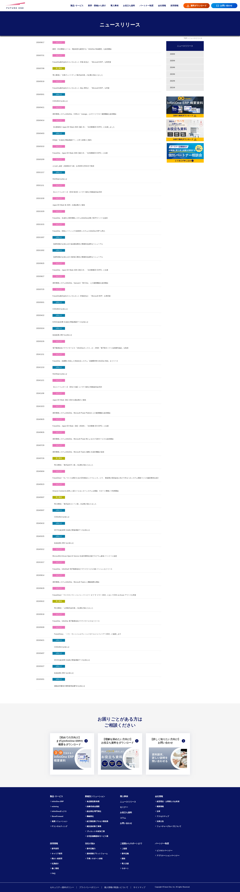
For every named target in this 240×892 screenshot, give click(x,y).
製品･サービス (77, 5)
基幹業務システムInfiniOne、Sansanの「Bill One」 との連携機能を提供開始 (80, 280)
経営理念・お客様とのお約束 (168, 801)
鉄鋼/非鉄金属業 (93, 806)
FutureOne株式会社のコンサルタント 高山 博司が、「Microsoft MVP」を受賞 (80, 85)
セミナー (124, 807)
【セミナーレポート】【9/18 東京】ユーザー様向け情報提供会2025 (77, 189)
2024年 (172, 67)
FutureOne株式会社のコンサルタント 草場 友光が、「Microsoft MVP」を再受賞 (81, 59)
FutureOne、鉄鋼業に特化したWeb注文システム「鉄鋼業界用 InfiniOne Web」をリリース (85, 358)
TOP (185, 38)
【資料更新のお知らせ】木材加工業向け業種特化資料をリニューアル (77, 254)
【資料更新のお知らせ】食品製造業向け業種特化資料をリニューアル (77, 241)
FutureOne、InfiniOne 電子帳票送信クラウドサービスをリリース (76, 617)
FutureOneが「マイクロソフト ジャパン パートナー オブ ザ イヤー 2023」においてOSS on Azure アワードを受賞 (94, 591)
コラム (123, 818)
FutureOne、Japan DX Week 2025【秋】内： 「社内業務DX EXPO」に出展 (80, 267)
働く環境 (55, 868)
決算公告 (160, 821)
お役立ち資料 (129, 5)
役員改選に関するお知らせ (62, 332)
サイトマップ (139, 887)
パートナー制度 (147, 5)
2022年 (172, 81)
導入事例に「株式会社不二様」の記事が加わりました (72, 461)
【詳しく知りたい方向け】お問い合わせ (165, 741)
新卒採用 (55, 849)
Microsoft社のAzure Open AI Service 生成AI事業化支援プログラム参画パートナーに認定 (84, 552)
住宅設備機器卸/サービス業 (97, 836)
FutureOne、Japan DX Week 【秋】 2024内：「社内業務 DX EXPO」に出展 (80, 423)
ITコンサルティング (59, 826)
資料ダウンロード (199, 5)
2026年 (172, 54)
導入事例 (114, 5)
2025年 (172, 61)
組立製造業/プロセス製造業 (97, 821)
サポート (125, 868)
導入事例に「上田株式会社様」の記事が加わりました (72, 604)
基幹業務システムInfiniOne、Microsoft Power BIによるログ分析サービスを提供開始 (83, 436)
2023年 (172, 74)
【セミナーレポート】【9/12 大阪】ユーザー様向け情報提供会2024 (77, 384)
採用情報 (174, 5)
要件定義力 (91, 849)
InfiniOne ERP (58, 801)
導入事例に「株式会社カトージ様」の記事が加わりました (74, 500)
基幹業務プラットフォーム (97, 854)
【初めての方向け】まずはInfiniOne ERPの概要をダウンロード (69, 741)
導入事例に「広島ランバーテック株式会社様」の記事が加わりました (77, 72)
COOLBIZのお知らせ (60, 98)
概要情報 (160, 806)
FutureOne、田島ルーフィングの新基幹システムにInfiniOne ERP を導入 (78, 228)
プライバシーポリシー (89, 887)
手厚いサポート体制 (94, 859)
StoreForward (57, 816)
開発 (123, 859)
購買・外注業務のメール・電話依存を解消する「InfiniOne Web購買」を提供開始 (82, 46)
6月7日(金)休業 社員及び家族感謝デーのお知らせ (71, 526)
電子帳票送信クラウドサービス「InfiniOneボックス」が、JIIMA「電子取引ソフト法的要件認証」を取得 (90, 345)
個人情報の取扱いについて (116, 887)
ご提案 (124, 849)
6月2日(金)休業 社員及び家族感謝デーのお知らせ (71, 656)
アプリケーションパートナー (168, 856)
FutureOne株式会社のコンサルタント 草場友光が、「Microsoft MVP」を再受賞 (81, 293)
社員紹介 (55, 864)
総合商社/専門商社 (94, 811)
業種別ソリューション (95, 796)
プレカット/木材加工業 (96, 831)
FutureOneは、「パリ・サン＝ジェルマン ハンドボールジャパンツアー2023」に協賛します (86, 630)
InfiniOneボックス (59, 811)
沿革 (158, 811)
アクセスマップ (163, 816)
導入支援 (125, 864)
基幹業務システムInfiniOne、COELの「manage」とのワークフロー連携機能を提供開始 (84, 111)
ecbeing (55, 806)
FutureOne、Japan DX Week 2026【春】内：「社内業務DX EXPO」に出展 (80, 150)
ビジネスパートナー (164, 851)
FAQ (53, 873)
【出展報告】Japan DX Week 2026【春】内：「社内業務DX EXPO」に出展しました (83, 124)
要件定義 (125, 854)
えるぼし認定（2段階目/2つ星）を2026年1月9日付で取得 (73, 163)
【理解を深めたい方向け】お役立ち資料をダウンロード (117, 741)
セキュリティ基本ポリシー (62, 887)
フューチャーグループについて (169, 826)
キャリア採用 (57, 854)
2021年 (172, 87)
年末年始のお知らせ (59, 176)
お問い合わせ (226, 5)
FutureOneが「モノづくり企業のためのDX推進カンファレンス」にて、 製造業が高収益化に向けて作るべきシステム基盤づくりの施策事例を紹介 (105, 474)
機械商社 (90, 816)
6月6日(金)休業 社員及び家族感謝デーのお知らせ (70, 319)
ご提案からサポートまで (131, 843)
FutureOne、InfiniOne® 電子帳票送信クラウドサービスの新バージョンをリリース (82, 565)
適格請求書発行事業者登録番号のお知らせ (68, 682)
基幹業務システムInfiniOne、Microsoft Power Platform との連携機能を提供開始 (81, 410)
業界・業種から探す (97, 5)
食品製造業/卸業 (93, 801)
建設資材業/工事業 (94, 826)
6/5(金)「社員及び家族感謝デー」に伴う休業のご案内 (72, 137)
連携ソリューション (60, 821)
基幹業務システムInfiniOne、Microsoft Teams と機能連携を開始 (75, 578)
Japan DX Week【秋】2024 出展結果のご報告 (69, 397)
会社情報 (162, 5)
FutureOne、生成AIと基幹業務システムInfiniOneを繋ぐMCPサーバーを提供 (80, 215)
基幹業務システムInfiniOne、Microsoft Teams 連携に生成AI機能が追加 (78, 449)
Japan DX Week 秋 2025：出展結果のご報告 (68, 202)
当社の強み (90, 843)
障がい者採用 (57, 859)
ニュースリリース (185, 46)
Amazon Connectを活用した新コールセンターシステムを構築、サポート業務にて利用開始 (85, 487)
